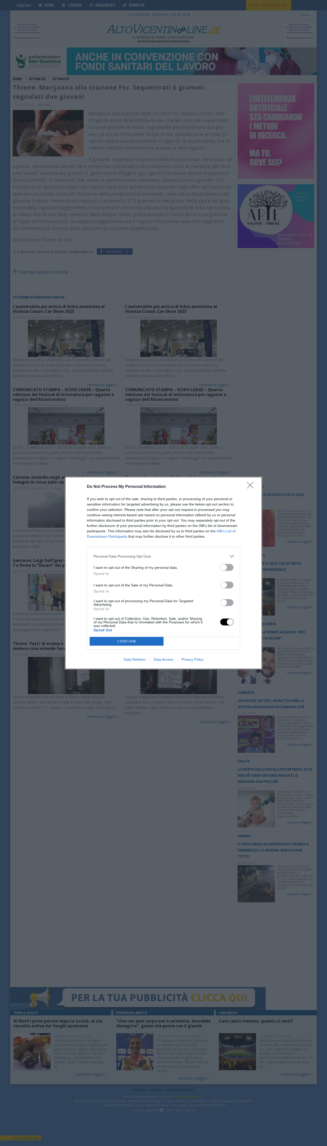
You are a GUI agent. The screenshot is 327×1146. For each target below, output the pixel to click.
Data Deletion (135, 659)
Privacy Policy (192, 659)
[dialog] (163, 573)
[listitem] (163, 556)
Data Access (163, 659)
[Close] (252, 487)
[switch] (226, 567)
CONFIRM (126, 641)
